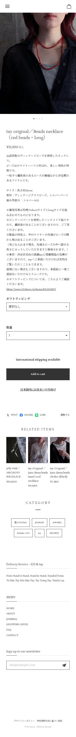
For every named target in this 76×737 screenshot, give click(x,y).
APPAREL (57, 522)
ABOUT (10, 613)
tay (39, 533)
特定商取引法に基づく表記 (49, 721)
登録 (64, 665)
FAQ (8, 630)
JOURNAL (11, 619)
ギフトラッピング (18, 299)
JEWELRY (39, 522)
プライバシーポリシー (24, 721)
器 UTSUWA (20, 522)
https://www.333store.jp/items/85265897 (31, 289)
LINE (43, 415)
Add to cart (38, 374)
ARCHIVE (54, 533)
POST (14, 415)
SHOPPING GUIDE (17, 624)
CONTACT (12, 635)
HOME (10, 608)
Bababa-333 (23, 533)
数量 (9, 327)
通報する (65, 415)
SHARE (28, 415)
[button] (33, 118)
